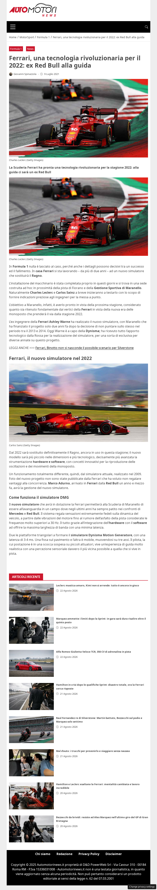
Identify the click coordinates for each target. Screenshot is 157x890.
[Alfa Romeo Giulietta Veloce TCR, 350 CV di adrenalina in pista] (31, 663)
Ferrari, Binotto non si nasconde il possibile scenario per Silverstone (84, 348)
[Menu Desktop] (13, 27)
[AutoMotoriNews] (33, 10)
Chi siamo (42, 854)
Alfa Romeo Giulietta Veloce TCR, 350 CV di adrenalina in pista (93, 651)
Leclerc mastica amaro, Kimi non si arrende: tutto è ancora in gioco (97, 585)
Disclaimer (113, 854)
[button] (146, 27)
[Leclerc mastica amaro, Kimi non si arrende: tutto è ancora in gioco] (31, 597)
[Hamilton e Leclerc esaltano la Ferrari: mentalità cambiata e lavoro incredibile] (31, 795)
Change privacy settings (142, 886)
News (30, 49)
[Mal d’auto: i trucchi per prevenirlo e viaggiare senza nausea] (31, 762)
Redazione (64, 854)
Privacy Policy (88, 854)
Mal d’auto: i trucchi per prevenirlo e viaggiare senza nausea (93, 751)
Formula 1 (16, 49)
